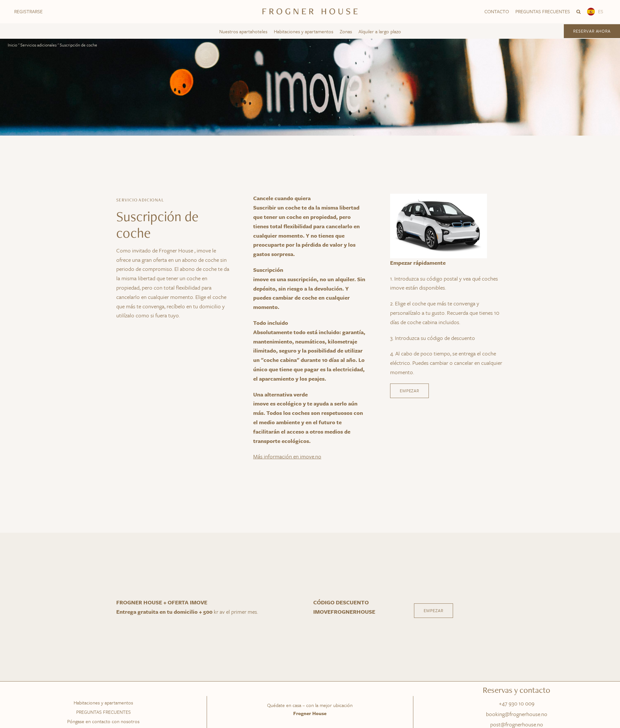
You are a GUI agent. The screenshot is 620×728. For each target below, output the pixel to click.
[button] (578, 11)
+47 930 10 (512, 703)
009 (529, 703)
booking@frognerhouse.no (516, 714)
